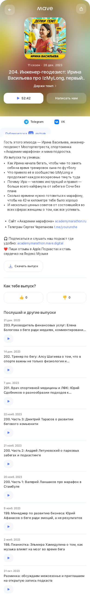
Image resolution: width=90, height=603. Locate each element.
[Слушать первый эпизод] (8, 338)
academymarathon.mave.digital (40, 243)
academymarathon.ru (70, 221)
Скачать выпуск (26, 266)
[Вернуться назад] (10, 10)
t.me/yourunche (65, 227)
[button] (45, 8)
